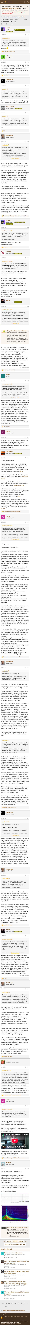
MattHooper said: (6, 230)
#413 (28, 667)
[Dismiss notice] (27, 6)
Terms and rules (12, 1316)
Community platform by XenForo (14, 1321)
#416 (28, 936)
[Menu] (2, 1)
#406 (28, 227)
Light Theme (5, 1314)
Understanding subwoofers (13, 1253)
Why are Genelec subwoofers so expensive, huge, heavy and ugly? (15, 1283)
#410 (28, 437)
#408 (28, 306)
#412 (28, 522)
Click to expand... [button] (15, 158)
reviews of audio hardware (10, 8)
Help (26, 1316)
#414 (28, 818)
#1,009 (3, 508)
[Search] (28, 2)
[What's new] (24, 2)
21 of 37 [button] (15, 1241)
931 (20, 496)
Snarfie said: (5, 878)
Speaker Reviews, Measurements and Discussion (14, 1255)
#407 (28, 258)
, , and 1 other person (14, 1158)
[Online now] (4, 59)
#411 (28, 457)
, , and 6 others (15, 216)
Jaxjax (3, 24)
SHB (5, 1254)
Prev (9, 1241)
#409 (28, 380)
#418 (28, 1067)
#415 (28, 875)
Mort (5, 1285)
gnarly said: (5, 145)
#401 (28, 35)
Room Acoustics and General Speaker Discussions (14, 1275)
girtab (5, 1275)
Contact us (3, 1316)
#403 (28, 86)
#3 (14, 485)
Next (20, 1241)
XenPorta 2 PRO (4, 1323)
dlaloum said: (5, 38)
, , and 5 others (13, 657)
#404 (28, 113)
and (9, 51)
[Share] (25, 35)
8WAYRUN (19, 1323)
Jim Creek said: (5, 1070)
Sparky (6, 1264)
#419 (28, 1106)
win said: (4, 89)
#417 (28, 989)
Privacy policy (20, 1316)
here (6, 12)
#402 (28, 62)
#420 (28, 1168)
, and (11, 511)
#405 (28, 141)
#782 (21, 471)
